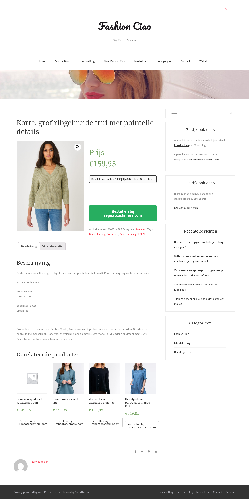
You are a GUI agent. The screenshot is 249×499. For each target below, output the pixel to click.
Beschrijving (29, 246)
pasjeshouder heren (186, 208)
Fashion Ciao (124, 25)
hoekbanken (181, 145)
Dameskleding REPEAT (132, 234)
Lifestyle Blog (87, 61)
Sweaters (141, 229)
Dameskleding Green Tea (103, 234)
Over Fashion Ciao (114, 61)
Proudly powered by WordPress (32, 492)
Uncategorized (183, 352)
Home (42, 61)
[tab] (29, 246)
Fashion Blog (62, 61)
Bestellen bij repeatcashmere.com (123, 213)
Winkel (203, 61)
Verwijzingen (164, 61)
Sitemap (230, 492)
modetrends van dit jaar (204, 159)
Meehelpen (140, 61)
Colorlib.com (82, 492)
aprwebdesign (40, 461)
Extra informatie (52, 246)
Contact (185, 61)
